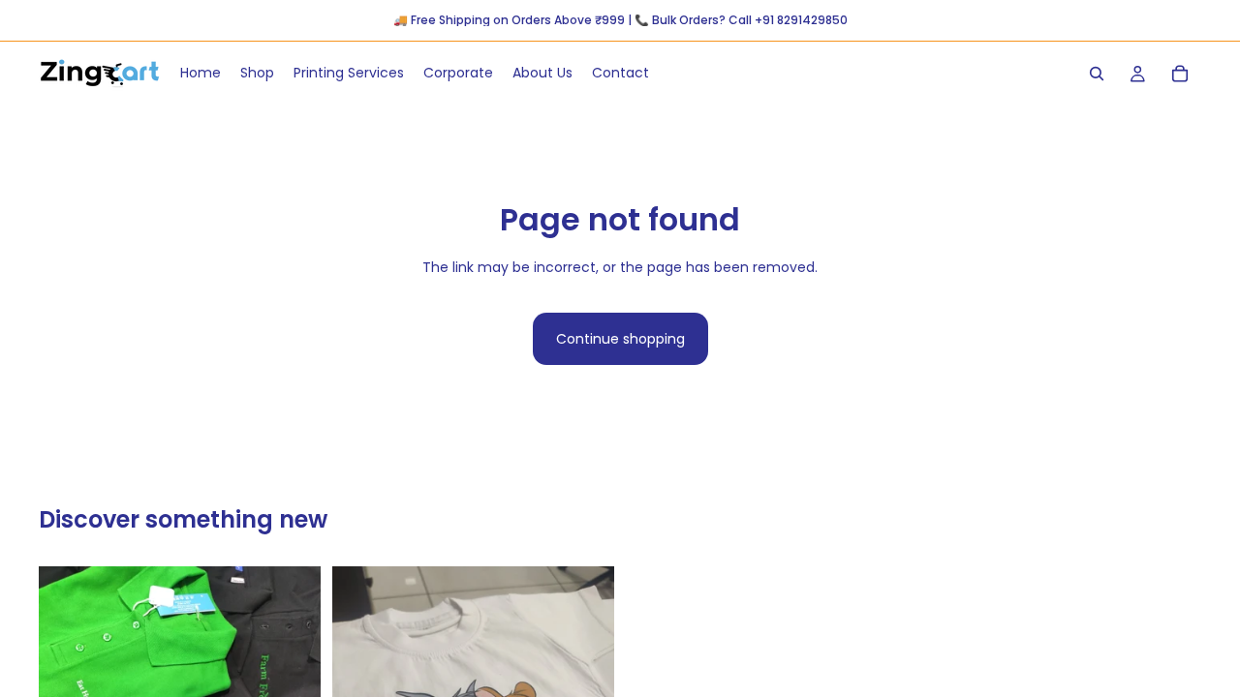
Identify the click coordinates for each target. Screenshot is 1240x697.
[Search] (1096, 73)
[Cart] (1180, 73)
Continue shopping (620, 338)
